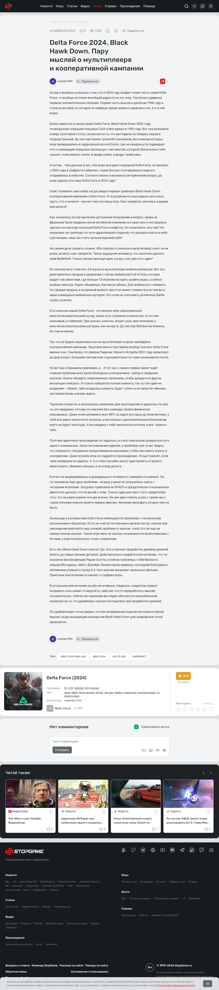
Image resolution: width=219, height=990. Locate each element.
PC (65, 688)
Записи (143, 915)
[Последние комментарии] (202, 6)
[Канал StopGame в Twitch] (201, 850)
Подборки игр (62, 906)
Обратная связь (16, 971)
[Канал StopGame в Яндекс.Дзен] (153, 850)
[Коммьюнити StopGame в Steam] (192, 850)
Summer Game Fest (53, 885)
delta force (99, 656)
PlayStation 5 (47, 881)
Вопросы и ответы (17, 965)
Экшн (67, 692)
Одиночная (130, 692)
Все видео (11, 923)
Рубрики (26, 923)
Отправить (62, 750)
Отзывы (192, 881)
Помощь (149, 6)
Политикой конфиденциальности (176, 985)
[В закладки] (108, 31)
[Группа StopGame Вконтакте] (143, 850)
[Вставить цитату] (158, 750)
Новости (46, 6)
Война (118, 692)
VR (7, 885)
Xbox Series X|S (28, 881)
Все (7, 881)
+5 (183, 898)
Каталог (160, 881)
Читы (39, 944)
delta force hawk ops (73, 656)
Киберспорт (40, 889)
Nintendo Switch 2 (90, 881)
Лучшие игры (129, 881)
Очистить (208, 703)
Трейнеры (51, 944)
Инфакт (95, 923)
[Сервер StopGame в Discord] (211, 850)
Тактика (109, 692)
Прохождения (130, 6)
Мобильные (82, 885)
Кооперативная (147, 692)
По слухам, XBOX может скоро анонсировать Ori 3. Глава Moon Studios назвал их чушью (187, 821)
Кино (26, 889)
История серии (55, 923)
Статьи (72, 6)
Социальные (12, 889)
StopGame (194, 898)
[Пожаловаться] (116, 31)
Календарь (146, 881)
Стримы (111, 6)
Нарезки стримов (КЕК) (164, 915)
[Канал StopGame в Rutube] (172, 850)
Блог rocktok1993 (79, 22)
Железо (54, 889)
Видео (85, 6)
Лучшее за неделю (140, 898)
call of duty (119, 656)
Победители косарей (166, 898)
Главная (54, 22)
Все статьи (11, 906)
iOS (87, 688)
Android (95, 688)
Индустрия (32, 885)
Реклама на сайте (71, 965)
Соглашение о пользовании (89, 971)
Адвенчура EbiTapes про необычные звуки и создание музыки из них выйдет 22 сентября (81, 821)
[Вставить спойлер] (164, 750)
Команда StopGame (45, 965)
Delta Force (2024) (66, 677)
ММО (75, 692)
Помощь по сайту (96, 965)
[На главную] (8, 6)
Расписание (128, 915)
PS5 (71, 688)
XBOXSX (79, 688)
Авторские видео (77, 923)
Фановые (17, 885)
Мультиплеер (86, 692)
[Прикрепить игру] (144, 750)
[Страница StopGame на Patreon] (133, 850)
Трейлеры (11, 927)
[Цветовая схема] (194, 6)
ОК (207, 983)
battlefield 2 (140, 656)
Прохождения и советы (19, 944)
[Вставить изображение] (151, 750)
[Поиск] (186, 6)
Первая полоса (30, 906)
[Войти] (211, 6)
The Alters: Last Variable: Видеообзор (24, 820)
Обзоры (46, 906)
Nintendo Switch (67, 881)
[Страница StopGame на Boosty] (123, 850)
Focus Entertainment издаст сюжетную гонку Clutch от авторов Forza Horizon (133, 821)
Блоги (97, 6)
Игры (60, 6)
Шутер (99, 692)
